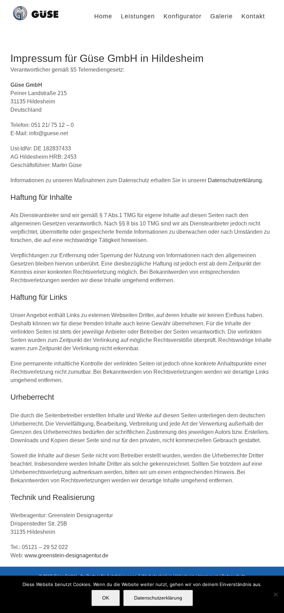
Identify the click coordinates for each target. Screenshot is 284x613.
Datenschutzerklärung (235, 180)
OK (105, 598)
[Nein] (275, 594)
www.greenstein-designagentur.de (66, 555)
